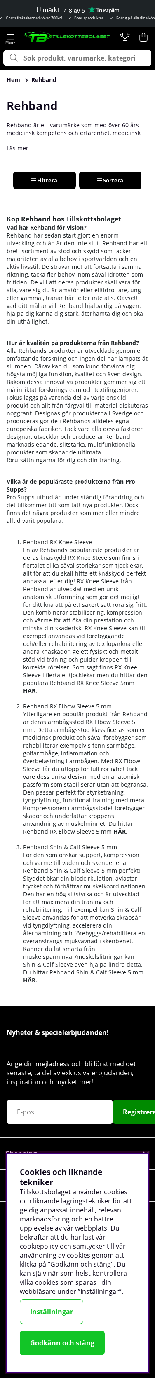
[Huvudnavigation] (10, 37)
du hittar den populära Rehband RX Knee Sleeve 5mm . (85, 682)
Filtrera (46, 180)
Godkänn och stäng (62, 1342)
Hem (13, 80)
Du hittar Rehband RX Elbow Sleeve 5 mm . (78, 827)
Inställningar (51, 1311)
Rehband (43, 80)
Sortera (112, 180)
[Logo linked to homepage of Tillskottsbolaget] (67, 37)
